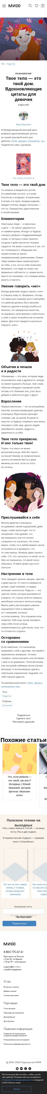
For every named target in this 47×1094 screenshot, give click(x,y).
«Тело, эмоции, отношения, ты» (27, 141)
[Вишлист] (36, 6)
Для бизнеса (9, 1021)
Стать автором (9, 1009)
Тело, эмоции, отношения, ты (23, 178)
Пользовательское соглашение (16, 1040)
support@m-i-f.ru (12, 966)
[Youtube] (17, 1068)
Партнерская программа (14, 1013)
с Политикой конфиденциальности (17, 1080)
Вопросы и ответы (11, 987)
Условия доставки (11, 996)
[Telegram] (29, 1068)
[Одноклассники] (25, 1068)
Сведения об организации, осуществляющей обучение (15, 1035)
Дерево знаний (10, 991)
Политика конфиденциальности (17, 1044)
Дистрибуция (9, 1017)
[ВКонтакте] (21, 1068)
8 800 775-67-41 (13, 952)
